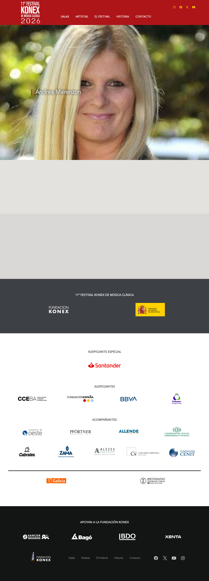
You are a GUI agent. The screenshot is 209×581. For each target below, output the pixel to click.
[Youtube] (193, 7)
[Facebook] (181, 7)
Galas (65, 17)
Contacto (143, 17)
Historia (122, 17)
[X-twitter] (187, 7)
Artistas (82, 17)
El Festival (102, 17)
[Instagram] (174, 7)
